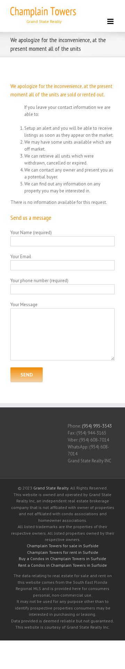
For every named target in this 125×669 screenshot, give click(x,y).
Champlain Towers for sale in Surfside (63, 545)
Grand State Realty (50, 488)
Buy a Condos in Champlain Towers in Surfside (62, 558)
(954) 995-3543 (97, 426)
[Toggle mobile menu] (111, 21)
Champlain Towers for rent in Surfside (62, 552)
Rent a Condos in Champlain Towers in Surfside (62, 565)
